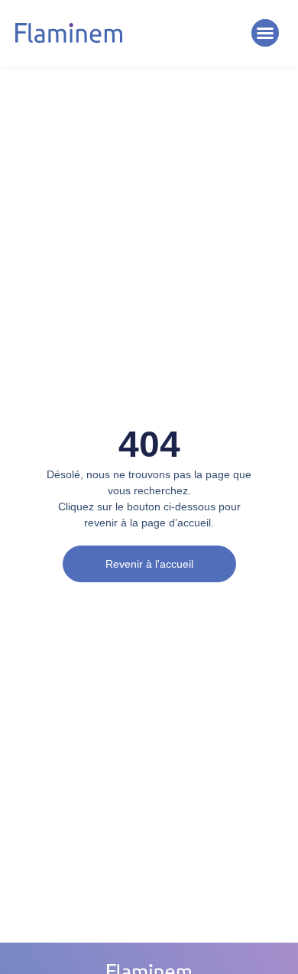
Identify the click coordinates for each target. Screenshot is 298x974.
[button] (265, 32)
